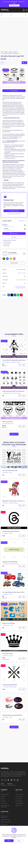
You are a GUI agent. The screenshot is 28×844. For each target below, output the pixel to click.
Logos (10, 533)
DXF (17, 279)
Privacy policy (19, 796)
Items (6, 52)
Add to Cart (15, 233)
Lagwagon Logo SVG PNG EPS (9, 561)
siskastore (6, 472)
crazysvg (6, 686)
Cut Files (15, 52)
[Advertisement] (14, 34)
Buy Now (14, 237)
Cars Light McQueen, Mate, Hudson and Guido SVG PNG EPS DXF (14, 592)
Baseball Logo (4, 824)
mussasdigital (7, 362)
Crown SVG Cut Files (7, 653)
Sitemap (3, 798)
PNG (20, 279)
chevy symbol (19, 287)
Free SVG (3, 801)
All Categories (4, 803)
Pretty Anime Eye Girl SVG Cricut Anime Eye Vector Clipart (14, 391)
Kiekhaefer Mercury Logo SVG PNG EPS (12, 715)
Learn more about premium (14, 213)
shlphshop (6, 533)
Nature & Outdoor (13, 686)
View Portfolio (14, 263)
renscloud (6, 563)
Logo (24, 286)
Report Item (18, 805)
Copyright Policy (19, 803)
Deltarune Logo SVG (7, 421)
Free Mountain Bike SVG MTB (9, 684)
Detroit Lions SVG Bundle (8, 623)
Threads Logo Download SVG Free (10, 531)
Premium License (20, 794)
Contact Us (3, 796)
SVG (25, 279)
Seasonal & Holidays (13, 502)
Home (2, 52)
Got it (9, 840)
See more (13, 434)
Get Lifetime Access (14, 5)
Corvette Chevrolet (18, 286)
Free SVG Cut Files (5, 819)
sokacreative (6, 625)
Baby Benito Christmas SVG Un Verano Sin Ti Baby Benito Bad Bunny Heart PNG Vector (14, 501)
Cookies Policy (19, 801)
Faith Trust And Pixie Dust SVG (10, 470)
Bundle (23, 287)
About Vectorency (5, 794)
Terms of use (19, 798)
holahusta (6, 502)
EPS (22, 279)
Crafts (10, 52)
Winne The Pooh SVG (6, 822)
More (19, 840)
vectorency (6, 655)
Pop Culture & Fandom (15, 362)
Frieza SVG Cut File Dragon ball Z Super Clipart (14, 360)
